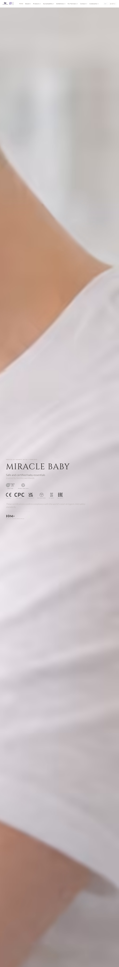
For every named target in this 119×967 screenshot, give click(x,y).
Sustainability (48, 3)
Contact (83, 3)
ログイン (113, 3)
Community (93, 3)
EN (105, 3)
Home (21, 3)
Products (36, 3)
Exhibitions (60, 3)
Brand (27, 3)
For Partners (72, 3)
